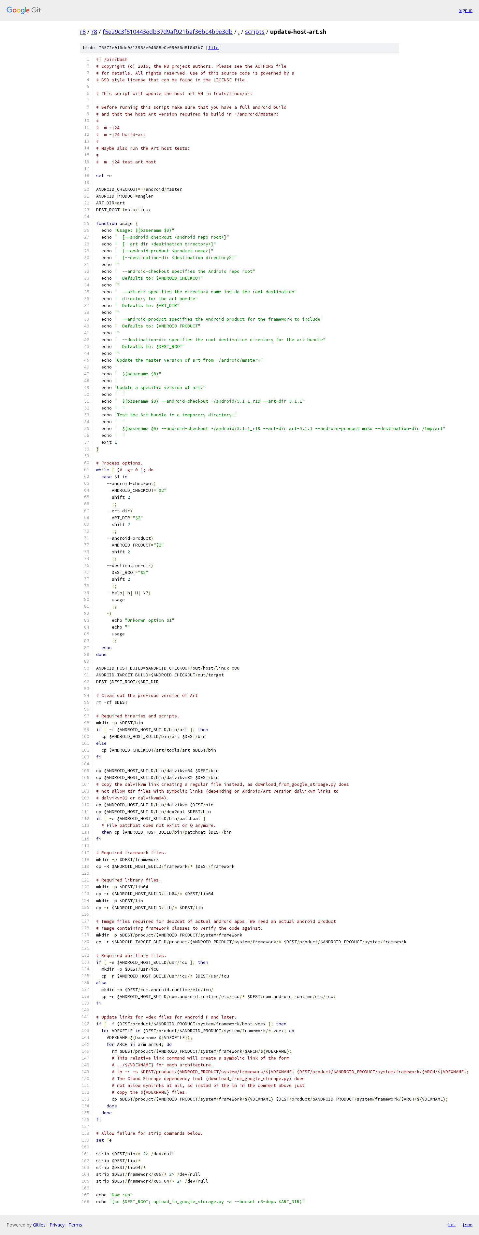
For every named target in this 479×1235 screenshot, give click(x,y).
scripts (255, 31)
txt (452, 1225)
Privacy (57, 1225)
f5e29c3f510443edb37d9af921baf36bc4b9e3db (168, 31)
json (467, 1225)
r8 (83, 31)
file (213, 47)
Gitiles (39, 1225)
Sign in (465, 10)
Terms (75, 1225)
